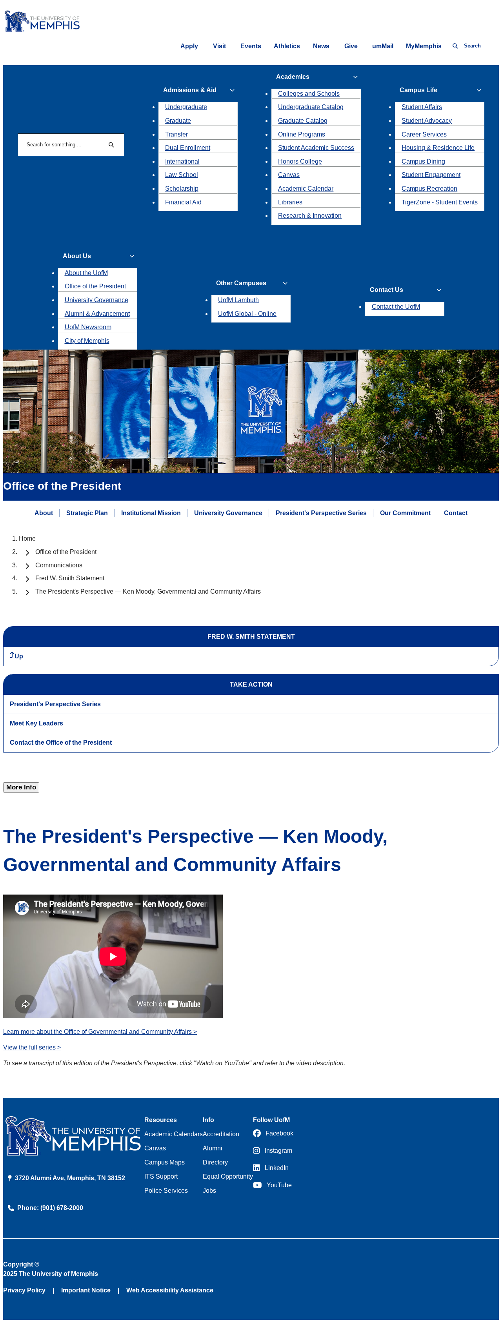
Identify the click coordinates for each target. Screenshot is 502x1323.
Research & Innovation (310, 215)
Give (351, 46)
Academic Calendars (173, 1134)
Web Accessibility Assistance (169, 1290)
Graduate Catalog (302, 120)
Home (27, 538)
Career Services (424, 134)
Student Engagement (431, 174)
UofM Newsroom (88, 327)
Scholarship (181, 188)
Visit (219, 46)
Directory (215, 1162)
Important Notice (86, 1290)
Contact (455, 513)
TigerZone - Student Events (440, 202)
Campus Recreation (429, 188)
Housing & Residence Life (438, 147)
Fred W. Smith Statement (69, 578)
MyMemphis (424, 46)
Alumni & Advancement (97, 313)
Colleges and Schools (309, 93)
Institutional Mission (151, 513)
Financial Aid (183, 202)
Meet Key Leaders (36, 723)
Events (250, 46)
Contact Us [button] (386, 289)
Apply (189, 46)
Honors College (300, 161)
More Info (21, 787)
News (321, 46)
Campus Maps (164, 1162)
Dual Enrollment (187, 147)
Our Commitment (405, 513)
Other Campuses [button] (241, 283)
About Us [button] (77, 256)
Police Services (166, 1190)
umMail (382, 46)
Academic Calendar (305, 188)
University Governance (96, 300)
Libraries (290, 202)
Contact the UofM (396, 306)
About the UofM (86, 273)
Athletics (287, 46)
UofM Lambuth (238, 300)
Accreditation (221, 1134)
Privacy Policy (24, 1290)
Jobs (209, 1190)
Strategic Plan (87, 513)
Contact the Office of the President (61, 742)
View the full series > (32, 1047)
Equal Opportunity (228, 1176)
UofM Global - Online (247, 313)
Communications (58, 565)
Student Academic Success (316, 147)
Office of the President (95, 286)
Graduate (178, 120)
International (182, 161)
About (44, 513)
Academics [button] (292, 76)
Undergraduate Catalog (311, 107)
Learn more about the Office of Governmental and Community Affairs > (100, 1031)
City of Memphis (87, 340)
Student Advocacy (427, 120)
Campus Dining (423, 161)
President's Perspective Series (321, 513)
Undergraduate (186, 107)
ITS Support (161, 1176)
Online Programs (301, 134)
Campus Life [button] (418, 90)
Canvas (289, 174)
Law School (181, 174)
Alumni (212, 1148)
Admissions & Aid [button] (189, 90)
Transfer (176, 134)
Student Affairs (422, 107)
